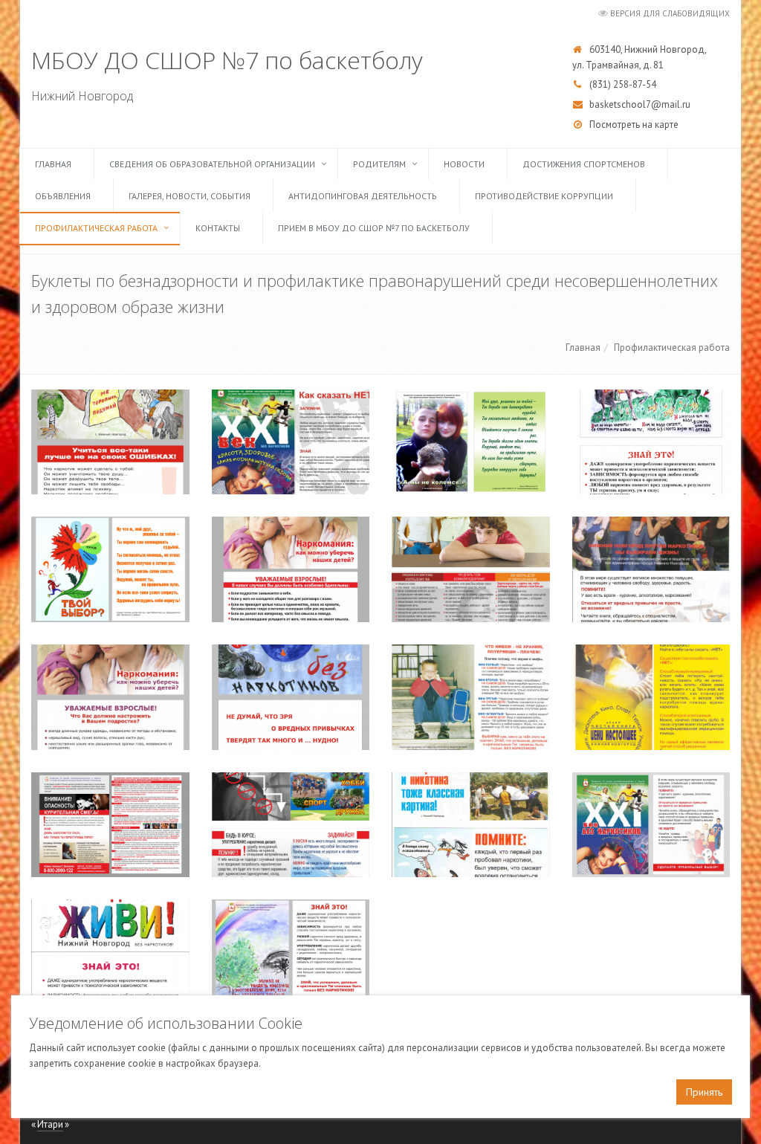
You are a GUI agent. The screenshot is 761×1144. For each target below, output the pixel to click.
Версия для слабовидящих (670, 13)
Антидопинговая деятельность (362, 195)
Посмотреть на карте (634, 124)
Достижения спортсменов (583, 163)
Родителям (379, 163)
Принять (704, 1092)
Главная (53, 163)
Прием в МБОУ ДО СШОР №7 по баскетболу (374, 227)
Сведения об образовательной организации (212, 163)
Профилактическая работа (96, 227)
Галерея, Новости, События (189, 195)
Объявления (63, 195)
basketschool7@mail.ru (639, 104)
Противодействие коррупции (544, 195)
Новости (464, 163)
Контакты (217, 227)
